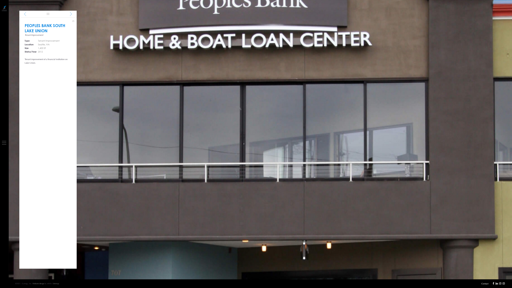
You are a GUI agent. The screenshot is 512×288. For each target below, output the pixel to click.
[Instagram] (500, 283)
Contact (484, 283)
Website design (38, 284)
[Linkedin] (497, 283)
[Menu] (4, 142)
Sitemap (56, 284)
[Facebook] (493, 283)
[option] (260, 139)
